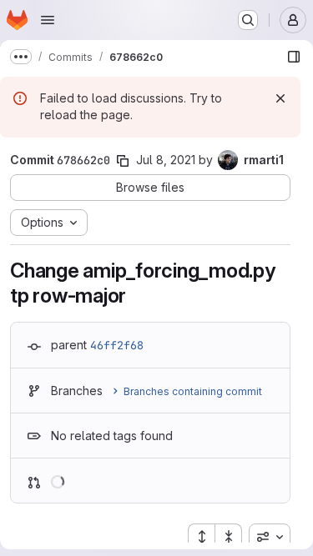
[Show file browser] (293, 56)
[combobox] (269, 536)
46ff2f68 (117, 345)
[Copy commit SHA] (123, 161)
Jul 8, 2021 (165, 160)
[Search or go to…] (248, 20)
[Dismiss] (280, 98)
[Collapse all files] (228, 536)
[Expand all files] (201, 536)
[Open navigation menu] (47, 20)
